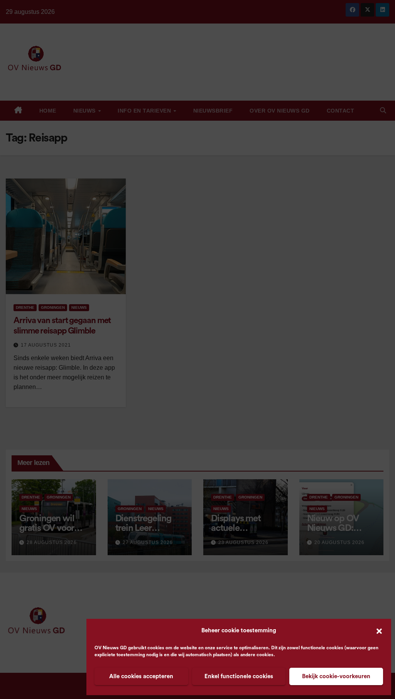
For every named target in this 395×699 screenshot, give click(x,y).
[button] (379, 631)
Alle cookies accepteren (141, 676)
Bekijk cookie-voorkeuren (336, 676)
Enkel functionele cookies (238, 676)
